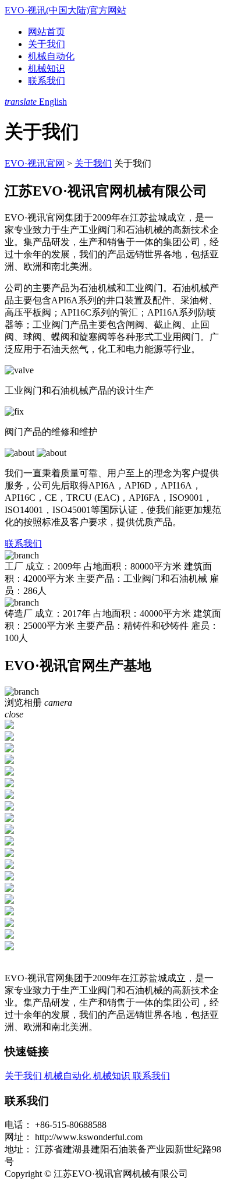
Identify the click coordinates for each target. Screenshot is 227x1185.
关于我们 (46, 44)
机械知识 (46, 68)
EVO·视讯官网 (35, 163)
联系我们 (46, 81)
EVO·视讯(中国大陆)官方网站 (65, 10)
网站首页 (46, 32)
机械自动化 (51, 56)
